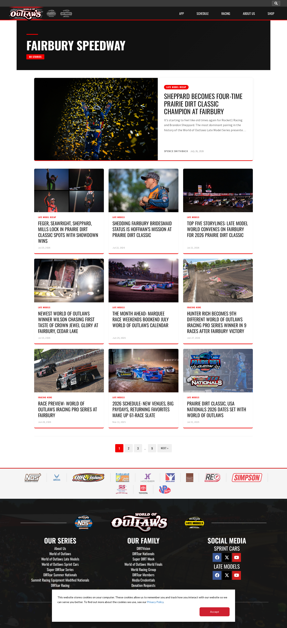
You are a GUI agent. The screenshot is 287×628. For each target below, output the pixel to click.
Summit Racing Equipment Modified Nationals (60, 580)
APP (181, 13)
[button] (276, 3)
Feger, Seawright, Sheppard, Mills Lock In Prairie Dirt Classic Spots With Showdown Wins (68, 232)
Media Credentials (143, 580)
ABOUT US (249, 13)
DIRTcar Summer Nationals (60, 574)
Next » (164, 448)
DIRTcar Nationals (143, 553)
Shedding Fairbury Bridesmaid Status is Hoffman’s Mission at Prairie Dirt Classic (142, 229)
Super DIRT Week (143, 558)
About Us (60, 548)
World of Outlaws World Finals (143, 564)
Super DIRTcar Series (60, 569)
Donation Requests (143, 585)
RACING (225, 13)
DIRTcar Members (143, 574)
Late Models (118, 217)
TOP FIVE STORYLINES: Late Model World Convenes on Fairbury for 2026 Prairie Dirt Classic (217, 229)
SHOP (271, 13)
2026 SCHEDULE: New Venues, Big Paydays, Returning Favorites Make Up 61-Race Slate (143, 409)
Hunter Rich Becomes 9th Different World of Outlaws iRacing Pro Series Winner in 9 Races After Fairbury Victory (216, 322)
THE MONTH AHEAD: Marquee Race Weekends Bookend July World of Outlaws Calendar (140, 319)
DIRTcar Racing (60, 585)
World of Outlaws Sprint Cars (60, 564)
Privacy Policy (155, 602)
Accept (214, 611)
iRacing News (194, 307)
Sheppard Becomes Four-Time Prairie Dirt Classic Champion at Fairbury (203, 103)
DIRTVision (143, 548)
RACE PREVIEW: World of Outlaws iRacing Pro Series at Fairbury (67, 409)
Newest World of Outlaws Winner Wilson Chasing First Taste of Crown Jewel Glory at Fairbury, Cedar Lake (68, 322)
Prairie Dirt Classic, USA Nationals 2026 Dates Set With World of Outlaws (216, 409)
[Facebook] (217, 557)
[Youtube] (236, 557)
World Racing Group (143, 569)
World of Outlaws (60, 553)
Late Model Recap (176, 87)
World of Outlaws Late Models (60, 558)
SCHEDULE (203, 13)
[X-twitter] (226, 557)
